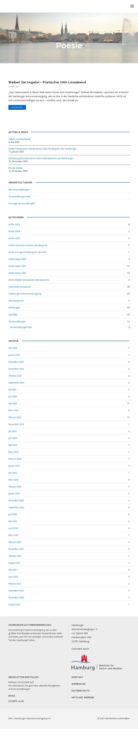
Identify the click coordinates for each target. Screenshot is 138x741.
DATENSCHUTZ (81, 690)
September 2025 (16, 382)
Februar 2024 (14, 458)
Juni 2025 (12, 396)
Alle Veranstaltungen (19, 189)
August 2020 (14, 604)
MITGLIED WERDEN (83, 697)
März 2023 (13, 479)
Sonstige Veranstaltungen (21, 203)
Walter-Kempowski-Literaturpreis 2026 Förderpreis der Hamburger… (43, 148)
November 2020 (16, 597)
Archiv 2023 (14, 224)
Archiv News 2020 (17, 259)
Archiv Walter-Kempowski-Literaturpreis (28, 279)
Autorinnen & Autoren (19, 286)
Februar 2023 (14, 486)
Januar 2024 (14, 465)
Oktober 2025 (15, 375)
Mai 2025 (12, 403)
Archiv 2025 (14, 238)
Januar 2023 (14, 493)
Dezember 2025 (16, 361)
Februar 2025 (14, 417)
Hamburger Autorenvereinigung (24, 293)
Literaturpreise (16, 300)
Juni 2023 (12, 472)
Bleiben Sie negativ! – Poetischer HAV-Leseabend (47, 82)
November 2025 (16, 368)
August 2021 (14, 562)
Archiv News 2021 (17, 265)
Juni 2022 (12, 514)
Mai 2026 (12, 348)
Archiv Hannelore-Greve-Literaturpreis (28, 245)
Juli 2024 (12, 431)
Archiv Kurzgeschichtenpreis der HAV (27, 252)
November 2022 (16, 500)
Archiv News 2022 (17, 272)
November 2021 (16, 549)
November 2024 (16, 424)
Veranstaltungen (17, 321)
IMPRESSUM (78, 684)
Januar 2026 (14, 355)
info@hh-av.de (16, 701)
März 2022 (13, 535)
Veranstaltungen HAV (19, 196)
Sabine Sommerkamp (19, 138)
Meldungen (14, 307)
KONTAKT (77, 677)
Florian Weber (15, 167)
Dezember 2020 (16, 590)
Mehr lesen (17, 107)
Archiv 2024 (14, 231)
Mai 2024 (12, 445)
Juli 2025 (12, 389)
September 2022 (16, 507)
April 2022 (13, 528)
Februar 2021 (14, 583)
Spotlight (12, 314)
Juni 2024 (12, 438)
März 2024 (13, 452)
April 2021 (13, 576)
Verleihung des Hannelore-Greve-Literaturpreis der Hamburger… (41, 158)
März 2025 (13, 410)
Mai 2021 (12, 569)
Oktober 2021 (15, 556)
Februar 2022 (14, 542)
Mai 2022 (12, 521)
